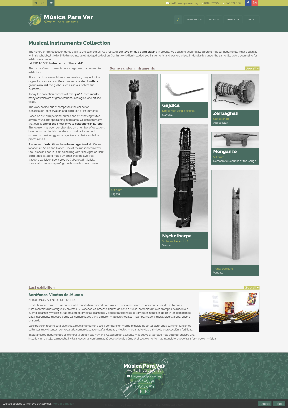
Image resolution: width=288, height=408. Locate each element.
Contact (251, 19)
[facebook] (248, 3)
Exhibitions (233, 19)
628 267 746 (211, 3)
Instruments (194, 19)
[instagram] (255, 3)
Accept (265, 403)
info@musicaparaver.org (183, 3)
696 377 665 (232, 3)
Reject (279, 403)
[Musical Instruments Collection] (178, 19)
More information (63, 403)
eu (36, 2)
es (43, 2)
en (50, 2)
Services (214, 19)
